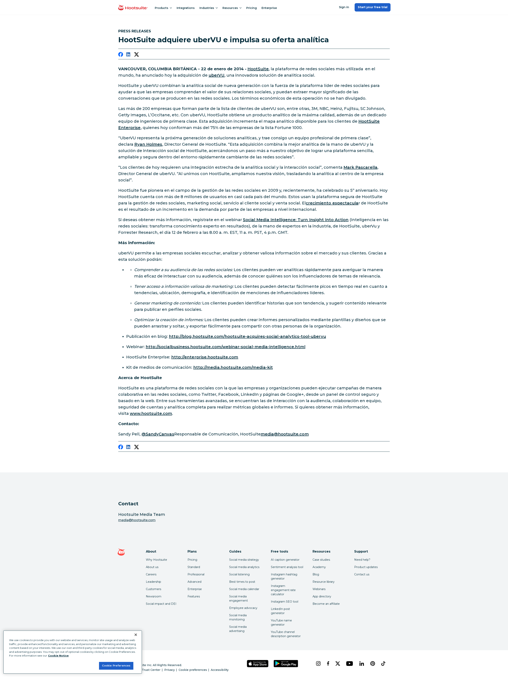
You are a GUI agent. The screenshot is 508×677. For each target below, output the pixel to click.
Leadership (153, 582)
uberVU (216, 75)
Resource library (324, 582)
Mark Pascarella (360, 167)
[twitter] (136, 55)
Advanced (194, 582)
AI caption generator (285, 559)
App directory (322, 596)
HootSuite (258, 68)
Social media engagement (238, 598)
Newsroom (153, 596)
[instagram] (318, 663)
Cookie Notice (58, 655)
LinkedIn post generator (280, 611)
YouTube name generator (281, 622)
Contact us (361, 574)
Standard (194, 567)
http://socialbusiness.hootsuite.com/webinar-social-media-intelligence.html (225, 346)
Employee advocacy (243, 608)
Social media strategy (244, 559)
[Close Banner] (135, 634)
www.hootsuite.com (151, 413)
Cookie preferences (193, 670)
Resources (230, 8)
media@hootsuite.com (285, 434)
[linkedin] (128, 55)
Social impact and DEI (161, 604)
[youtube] (349, 663)
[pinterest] (372, 663)
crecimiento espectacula (332, 203)
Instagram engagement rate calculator (283, 590)
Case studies (321, 559)
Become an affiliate (326, 604)
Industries (206, 8)
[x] (337, 663)
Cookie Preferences (116, 665)
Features (194, 596)
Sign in (344, 7)
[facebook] (120, 55)
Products (161, 8)
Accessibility (220, 670)
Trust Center (151, 670)
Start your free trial (372, 7)
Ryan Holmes (148, 144)
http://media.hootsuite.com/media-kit (233, 367)
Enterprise (269, 8)
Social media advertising (238, 629)
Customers (153, 589)
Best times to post (242, 582)
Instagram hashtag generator (284, 576)
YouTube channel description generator (286, 634)
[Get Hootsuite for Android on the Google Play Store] (285, 663)
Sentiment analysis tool (287, 567)
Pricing (251, 8)
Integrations (186, 8)
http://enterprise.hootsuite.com (204, 357)
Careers (151, 574)
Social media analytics (244, 567)
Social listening (239, 574)
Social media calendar (244, 589)
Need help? (362, 559)
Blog (316, 574)
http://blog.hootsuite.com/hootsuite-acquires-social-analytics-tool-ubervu (247, 336)
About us (152, 567)
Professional (196, 574)
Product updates (366, 567)
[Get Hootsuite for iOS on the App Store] (257, 663)
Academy (319, 567)
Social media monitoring (238, 617)
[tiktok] (383, 663)
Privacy (169, 670)
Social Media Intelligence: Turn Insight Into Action (296, 219)
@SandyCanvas (157, 434)
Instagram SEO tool (284, 601)
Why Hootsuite (156, 559)
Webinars (319, 589)
